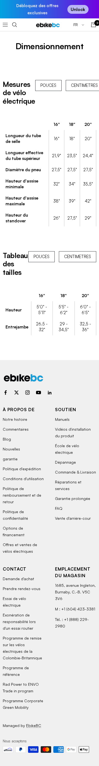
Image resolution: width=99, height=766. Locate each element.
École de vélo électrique (67, 449)
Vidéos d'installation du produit (73, 432)
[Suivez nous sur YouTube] (38, 392)
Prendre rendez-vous (21, 588)
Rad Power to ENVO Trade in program (21, 687)
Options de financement (13, 531)
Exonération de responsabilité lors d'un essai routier (19, 622)
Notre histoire (15, 419)
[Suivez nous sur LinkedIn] (49, 392)
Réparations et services (68, 485)
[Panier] (93, 24)
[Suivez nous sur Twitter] (16, 392)
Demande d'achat (18, 578)
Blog (7, 439)
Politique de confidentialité (15, 515)
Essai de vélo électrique (14, 601)
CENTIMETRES (77, 256)
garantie (10, 459)
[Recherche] (14, 24)
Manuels (62, 419)
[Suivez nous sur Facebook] (5, 392)
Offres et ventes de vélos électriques (20, 548)
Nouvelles (11, 449)
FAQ (58, 508)
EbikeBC (33, 725)
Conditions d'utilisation (23, 478)
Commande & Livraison (75, 472)
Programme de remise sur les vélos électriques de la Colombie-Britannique (22, 648)
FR (76, 24)
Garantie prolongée (72, 498)
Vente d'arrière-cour (73, 518)
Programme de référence (16, 671)
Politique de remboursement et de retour (22, 495)
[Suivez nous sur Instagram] (27, 392)
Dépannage (65, 462)
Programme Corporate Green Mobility (23, 704)
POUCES (48, 85)
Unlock (78, 9)
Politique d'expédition (22, 468)
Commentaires (16, 429)
